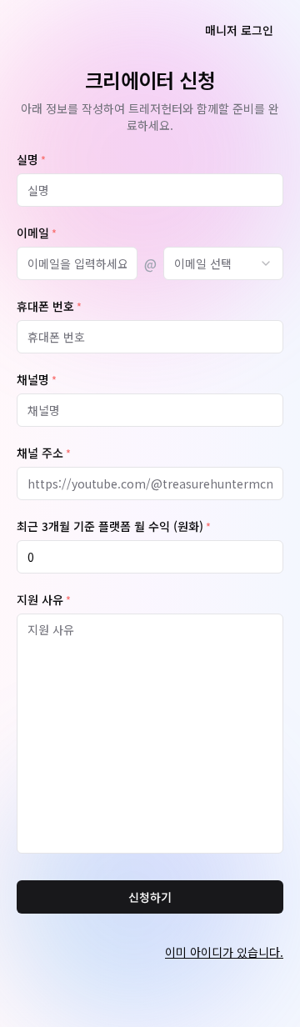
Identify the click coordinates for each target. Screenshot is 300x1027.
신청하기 (150, 897)
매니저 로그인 (239, 30)
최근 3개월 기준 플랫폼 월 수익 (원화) (114, 527)
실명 (31, 160)
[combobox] (223, 263)
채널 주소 (44, 453)
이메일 (37, 233)
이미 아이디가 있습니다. (224, 952)
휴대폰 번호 (49, 306)
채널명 (37, 380)
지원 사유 (44, 600)
